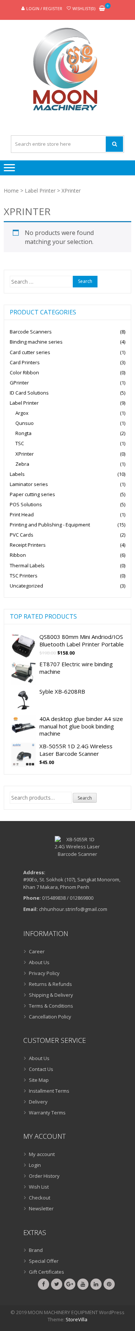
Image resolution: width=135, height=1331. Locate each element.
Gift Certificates (46, 1271)
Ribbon (18, 555)
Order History (44, 1175)
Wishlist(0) (83, 8)
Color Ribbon (24, 372)
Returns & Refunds (50, 984)
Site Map (39, 1080)
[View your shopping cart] (102, 9)
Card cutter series (30, 352)
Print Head (22, 514)
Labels (17, 474)
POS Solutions (26, 504)
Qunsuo (24, 423)
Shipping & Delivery (51, 995)
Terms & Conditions (51, 1005)
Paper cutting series (32, 494)
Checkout (39, 1197)
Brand (36, 1250)
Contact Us (41, 1069)
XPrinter (24, 453)
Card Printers (25, 362)
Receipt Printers (28, 544)
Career (37, 951)
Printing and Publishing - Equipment (50, 524)
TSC (19, 443)
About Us (39, 962)
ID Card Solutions (29, 392)
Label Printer (40, 190)
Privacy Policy (44, 973)
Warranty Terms (47, 1112)
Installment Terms (49, 1090)
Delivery (38, 1101)
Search (85, 798)
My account (42, 1154)
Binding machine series (36, 341)
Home (11, 190)
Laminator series (29, 484)
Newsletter (41, 1208)
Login (35, 1165)
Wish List (39, 1186)
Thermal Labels (27, 565)
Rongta (23, 433)
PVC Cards (21, 534)
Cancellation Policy (50, 1016)
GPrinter (19, 382)
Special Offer (43, 1261)
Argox (21, 413)
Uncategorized (26, 585)
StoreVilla (76, 1319)
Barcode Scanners (31, 331)
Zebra (22, 464)
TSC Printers (24, 575)
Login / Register (44, 8)
